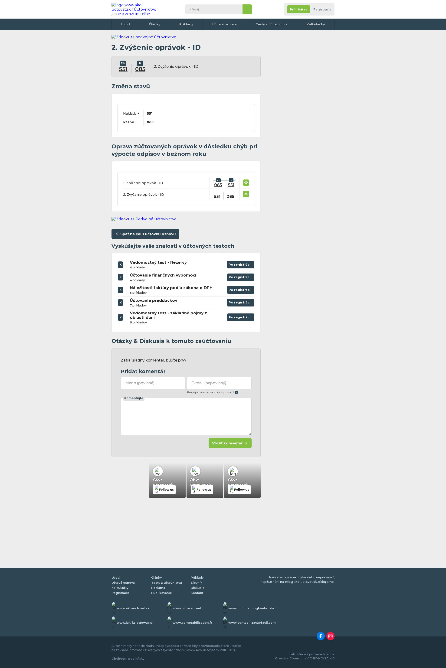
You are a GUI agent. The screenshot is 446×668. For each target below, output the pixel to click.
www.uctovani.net (187, 608)
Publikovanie (161, 593)
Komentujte (133, 398)
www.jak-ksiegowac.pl (135, 622)
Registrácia (322, 9)
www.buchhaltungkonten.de (251, 608)
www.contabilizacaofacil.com (252, 622)
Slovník (196, 582)
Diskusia (197, 588)
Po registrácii (241, 263)
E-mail (208, 383)
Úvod (125, 24)
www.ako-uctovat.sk (133, 608)
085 (140, 69)
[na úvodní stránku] (136, 9)
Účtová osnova (224, 24)
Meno (139, 383)
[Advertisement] (299, 104)
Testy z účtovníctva (272, 24)
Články (154, 24)
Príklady (186, 24)
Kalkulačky (316, 24)
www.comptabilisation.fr (192, 622)
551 (123, 69)
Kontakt (197, 593)
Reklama (158, 588)
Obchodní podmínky (128, 658)
